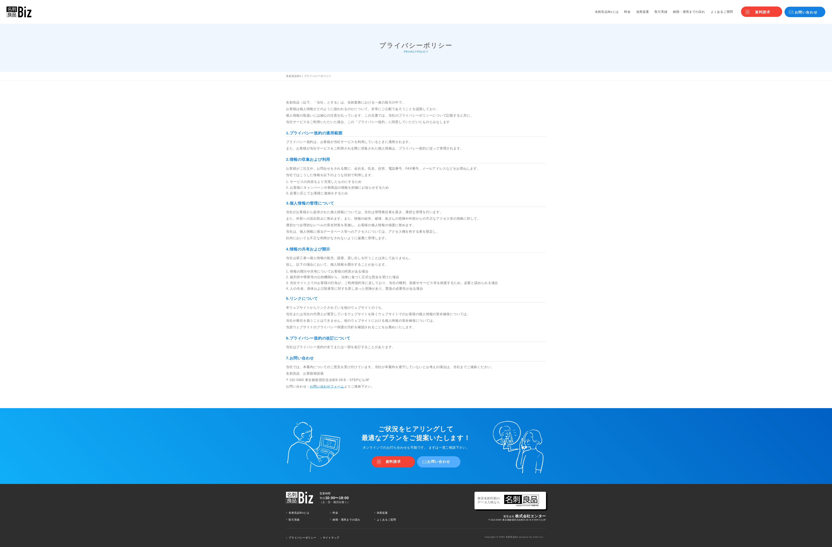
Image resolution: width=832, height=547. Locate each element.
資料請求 (762, 12)
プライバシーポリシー (302, 537)
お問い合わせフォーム (327, 386)
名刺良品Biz (293, 76)
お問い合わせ (806, 12)
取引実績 (661, 11)
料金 (627, 11)
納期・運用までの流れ (689, 11)
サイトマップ (331, 537)
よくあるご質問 (722, 11)
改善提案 (642, 11)
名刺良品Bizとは (607, 11)
